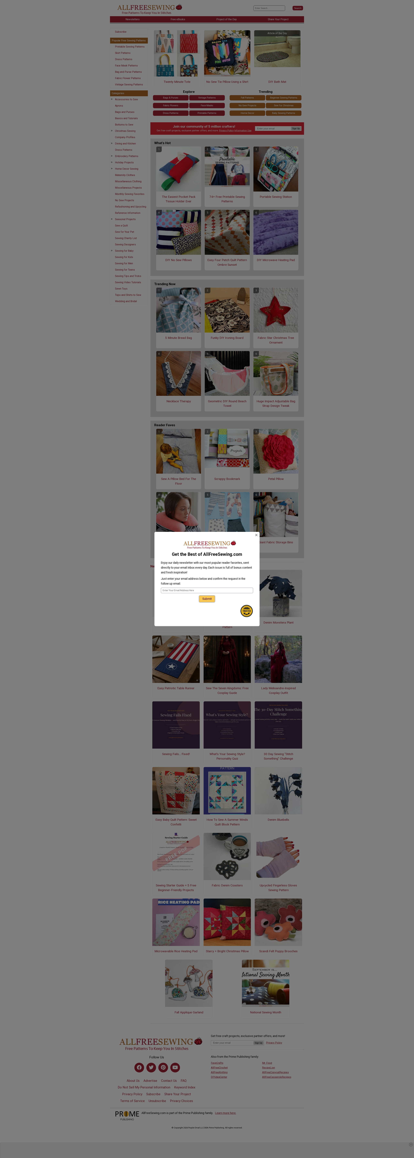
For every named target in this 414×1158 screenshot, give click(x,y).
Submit (207, 599)
